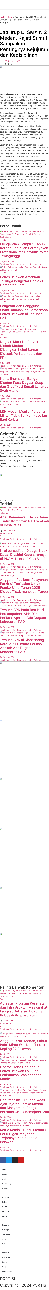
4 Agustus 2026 (7, 290)
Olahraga (5, 1230)
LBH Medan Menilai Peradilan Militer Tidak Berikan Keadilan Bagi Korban (23, 415)
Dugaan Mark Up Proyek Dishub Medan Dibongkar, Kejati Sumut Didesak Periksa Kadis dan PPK (21, 350)
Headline (4, 337)
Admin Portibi (9, 530)
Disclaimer (6, 1257)
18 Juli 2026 (5, 323)
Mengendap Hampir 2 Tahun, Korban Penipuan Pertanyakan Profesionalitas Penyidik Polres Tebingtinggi (24, 250)
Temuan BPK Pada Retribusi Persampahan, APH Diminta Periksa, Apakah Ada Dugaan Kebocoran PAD (23, 616)
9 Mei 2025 (5, 1147)
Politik (4, 1202)
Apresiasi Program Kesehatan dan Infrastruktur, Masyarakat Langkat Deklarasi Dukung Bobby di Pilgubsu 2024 (23, 1009)
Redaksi (5, 1267)
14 (1, 1026)
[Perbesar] (46, 890)
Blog (10, 17)
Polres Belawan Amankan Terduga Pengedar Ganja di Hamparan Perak (21, 281)
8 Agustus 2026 (7, 261)
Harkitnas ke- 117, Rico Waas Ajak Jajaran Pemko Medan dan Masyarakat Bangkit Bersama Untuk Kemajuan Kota (24, 1106)
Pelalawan (4, 513)
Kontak (4, 1262)
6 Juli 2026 (5, 363)
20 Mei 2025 (6, 1117)
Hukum (3, 240)
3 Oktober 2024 (7, 1023)
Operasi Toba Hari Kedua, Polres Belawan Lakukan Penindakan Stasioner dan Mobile (21, 1073)
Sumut (3, 999)
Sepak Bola (6, 1234)
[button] (24, 9)
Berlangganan (7, 1271)
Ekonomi (5, 1211)
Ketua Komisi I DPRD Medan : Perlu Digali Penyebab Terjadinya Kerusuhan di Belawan (23, 1136)
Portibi (3, 17)
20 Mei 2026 (6, 425)
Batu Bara (5, 1188)
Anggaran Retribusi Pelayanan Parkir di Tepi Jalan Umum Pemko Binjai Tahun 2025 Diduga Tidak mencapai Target (24, 586)
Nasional (5, 1197)
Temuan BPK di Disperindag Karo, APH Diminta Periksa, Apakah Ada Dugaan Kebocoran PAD (22, 646)
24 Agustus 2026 (8, 533)
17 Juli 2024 (5, 1084)
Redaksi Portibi (10, 1020)
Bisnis (4, 1216)
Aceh (4, 1179)
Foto (4, 1244)
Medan (4, 1174)
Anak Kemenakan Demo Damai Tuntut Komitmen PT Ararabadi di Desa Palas (24, 521)
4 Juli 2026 (5, 396)
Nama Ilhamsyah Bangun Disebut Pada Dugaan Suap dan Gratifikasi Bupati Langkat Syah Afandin (24, 385)
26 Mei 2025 (6, 1054)
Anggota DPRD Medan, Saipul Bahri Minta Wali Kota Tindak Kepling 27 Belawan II (23, 1045)
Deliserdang (6, 1184)
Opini (4, 1239)
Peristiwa (5, 1225)
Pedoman (5, 1253)
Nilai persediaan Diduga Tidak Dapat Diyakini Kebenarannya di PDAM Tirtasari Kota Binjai (23, 555)
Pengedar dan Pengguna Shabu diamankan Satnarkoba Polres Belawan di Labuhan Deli (24, 312)
